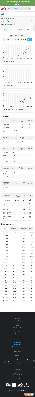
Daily (11, 35)
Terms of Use (17, 340)
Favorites (3, 14)
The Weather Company (8, 384)
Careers (17, 325)
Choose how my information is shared (17, 374)
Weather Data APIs (17, 327)
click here (17, 4)
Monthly (23, 35)
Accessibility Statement (17, 346)
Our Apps (17, 318)
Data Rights (17, 378)
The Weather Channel (14, 385)
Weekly (16, 35)
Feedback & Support (17, 336)
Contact (17, 323)
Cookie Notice (17, 344)
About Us (17, 321)
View (29, 39)
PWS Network (17, 331)
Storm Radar (26, 384)
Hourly (5, 29)
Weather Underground (20, 384)
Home (3, 8)
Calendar (21, 29)
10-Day (13, 29)
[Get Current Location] (29, 9)
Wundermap (17, 333)
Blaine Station (7, 24)
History (29, 29)
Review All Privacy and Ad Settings (17, 368)
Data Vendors (17, 351)
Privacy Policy (17, 342)
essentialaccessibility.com (17, 355)
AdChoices (17, 349)
